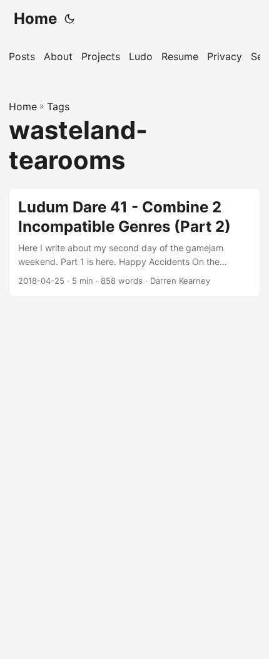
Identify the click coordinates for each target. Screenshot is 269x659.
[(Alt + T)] (69, 19)
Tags (58, 106)
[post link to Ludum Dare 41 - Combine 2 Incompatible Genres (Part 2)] (134, 242)
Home (35, 18)
